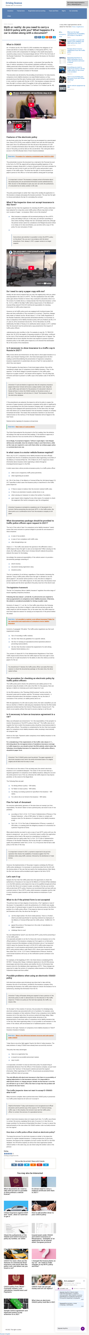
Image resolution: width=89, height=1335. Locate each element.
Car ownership (73, 11)
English (8, 1334)
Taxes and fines (53, 11)
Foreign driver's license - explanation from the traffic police (76, 50)
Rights (64, 11)
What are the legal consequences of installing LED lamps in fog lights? (75, 33)
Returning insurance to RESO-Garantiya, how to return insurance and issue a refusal (75, 60)
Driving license (14, 3)
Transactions (21, 11)
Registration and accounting (36, 11)
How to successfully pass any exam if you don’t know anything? (75, 78)
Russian (2, 1334)
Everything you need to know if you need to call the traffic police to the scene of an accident (76, 69)
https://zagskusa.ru (78, 27)
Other (9, 16)
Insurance (10, 11)
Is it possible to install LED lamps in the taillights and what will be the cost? (75, 41)
